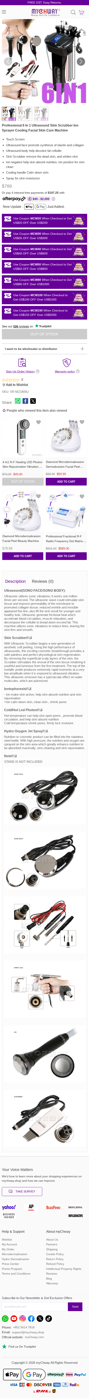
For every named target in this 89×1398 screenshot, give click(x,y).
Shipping (52, 1249)
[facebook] (32, 1319)
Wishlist (7, 1239)
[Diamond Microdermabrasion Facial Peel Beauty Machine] (22, 511)
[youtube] (15, 1319)
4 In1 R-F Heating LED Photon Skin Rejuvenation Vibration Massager (22, 466)
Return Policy (55, 1259)
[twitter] (41, 1319)
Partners (51, 1244)
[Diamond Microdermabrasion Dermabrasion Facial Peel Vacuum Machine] (66, 436)
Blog (49, 1278)
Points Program (12, 1268)
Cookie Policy (55, 1254)
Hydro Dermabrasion (15, 1259)
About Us (52, 1239)
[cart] (81, 12)
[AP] (33, 1208)
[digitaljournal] (78, 1208)
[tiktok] (49, 1319)
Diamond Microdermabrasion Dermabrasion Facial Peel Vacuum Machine (65, 466)
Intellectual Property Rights (63, 1268)
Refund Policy (55, 1263)
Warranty (52, 1283)
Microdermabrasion (14, 1254)
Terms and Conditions (16, 1273)
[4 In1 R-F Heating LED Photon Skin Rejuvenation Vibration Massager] (22, 436)
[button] (81, 61)
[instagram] (23, 1319)
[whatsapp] (6, 1319)
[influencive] (78, 1217)
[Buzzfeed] (55, 1208)
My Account (9, 1244)
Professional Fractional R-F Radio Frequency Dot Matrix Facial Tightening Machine (64, 541)
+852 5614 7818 (24, 1327)
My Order (8, 1249)
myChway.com (34, 1337)
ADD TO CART (66, 481)
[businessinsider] (11, 1217)
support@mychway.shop (28, 1332)
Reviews (51, 1273)
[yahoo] (11, 1208)
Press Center (10, 1263)
